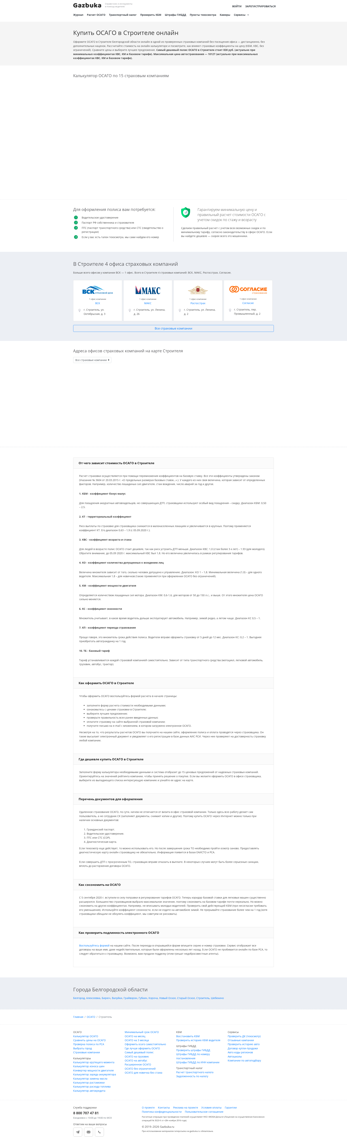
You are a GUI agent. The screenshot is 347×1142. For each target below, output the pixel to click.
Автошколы (235, 1056)
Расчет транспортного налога (194, 1072)
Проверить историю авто (244, 1044)
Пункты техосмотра (203, 14)
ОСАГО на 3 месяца (137, 1040)
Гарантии (231, 1107)
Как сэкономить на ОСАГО (100, 885)
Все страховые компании (173, 328)
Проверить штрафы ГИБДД (193, 1050)
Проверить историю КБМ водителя (198, 1040)
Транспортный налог (123, 14)
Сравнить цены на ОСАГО (89, 1040)
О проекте (148, 1107)
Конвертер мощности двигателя (93, 1070)
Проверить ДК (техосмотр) (244, 1036)
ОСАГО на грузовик (137, 1056)
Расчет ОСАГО (96, 14)
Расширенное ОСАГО (138, 1064)
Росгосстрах (197, 303)
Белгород (79, 998)
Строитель (202, 998)
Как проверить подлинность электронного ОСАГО (119, 933)
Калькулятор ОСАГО (85, 1036)
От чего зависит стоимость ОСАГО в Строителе (116, 463)
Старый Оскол (186, 998)
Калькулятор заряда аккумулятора (94, 1074)
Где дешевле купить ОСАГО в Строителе (111, 759)
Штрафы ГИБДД (175, 14)
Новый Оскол (167, 998)
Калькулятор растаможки (89, 1082)
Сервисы (239, 14)
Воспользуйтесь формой (94, 945)
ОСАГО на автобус (136, 1060)
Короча (153, 998)
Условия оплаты (211, 1107)
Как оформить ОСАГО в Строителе (106, 683)
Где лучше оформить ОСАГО (142, 1048)
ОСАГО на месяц (135, 1036)
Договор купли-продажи (243, 1048)
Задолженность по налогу (192, 1076)
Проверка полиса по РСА (88, 1044)
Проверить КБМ (150, 14)
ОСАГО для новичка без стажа (143, 1072)
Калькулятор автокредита (89, 1090)
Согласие (248, 303)
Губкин (143, 998)
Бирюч (106, 998)
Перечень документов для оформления (111, 799)
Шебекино (217, 998)
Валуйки (117, 998)
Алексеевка (93, 998)
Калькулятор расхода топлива (92, 1086)
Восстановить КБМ (188, 1036)
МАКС (147, 303)
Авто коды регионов (240, 1052)
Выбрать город (82, 1048)
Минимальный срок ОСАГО (142, 1032)
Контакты (164, 1107)
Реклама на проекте (185, 1107)
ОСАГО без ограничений (140, 1068)
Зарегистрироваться (260, 6)
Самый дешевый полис (139, 1052)
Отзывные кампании (241, 1040)
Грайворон (130, 998)
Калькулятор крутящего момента (93, 1062)
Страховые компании (86, 1052)
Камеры (225, 14)
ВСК (97, 303)
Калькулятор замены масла (90, 1078)
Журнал (78, 14)
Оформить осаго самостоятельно (145, 1044)
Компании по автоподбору (244, 1060)
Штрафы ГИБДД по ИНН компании (197, 1062)
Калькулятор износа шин (88, 1066)
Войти (237, 6)
